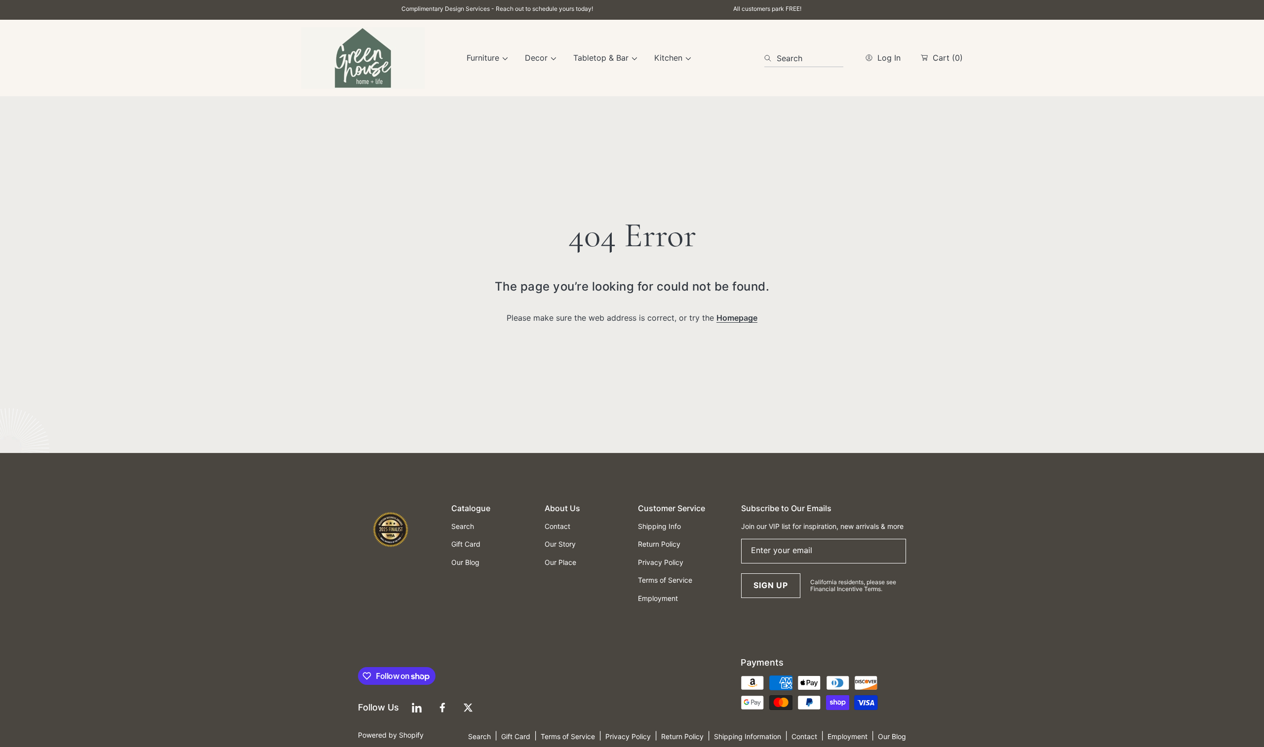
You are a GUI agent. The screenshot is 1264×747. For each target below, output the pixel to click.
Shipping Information (747, 736)
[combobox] (803, 58)
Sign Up (770, 585)
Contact (804, 736)
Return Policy (682, 736)
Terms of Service (568, 736)
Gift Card (515, 736)
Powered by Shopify (391, 735)
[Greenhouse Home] (363, 58)
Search (479, 736)
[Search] (770, 58)
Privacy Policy (628, 736)
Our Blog (892, 736)
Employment (848, 736)
